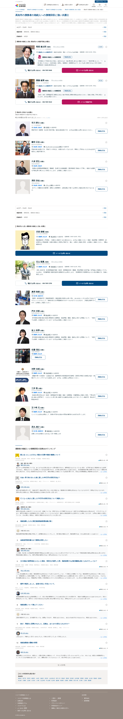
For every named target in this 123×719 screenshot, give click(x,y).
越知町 (57, 680)
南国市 (33, 678)
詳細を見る (101, 131)
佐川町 (53, 680)
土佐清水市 (52, 678)
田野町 (82, 678)
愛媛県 (40, 236)
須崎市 (42, 678)
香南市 (63, 678)
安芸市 (28, 678)
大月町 (81, 680)
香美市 (67, 678)
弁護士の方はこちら (101, 1)
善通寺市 (40, 431)
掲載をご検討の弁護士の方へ (60, 708)
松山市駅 (48, 392)
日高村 (66, 680)
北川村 (91, 678)
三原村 (85, 680)
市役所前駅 (48, 373)
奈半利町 (77, 678)
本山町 (20, 680)
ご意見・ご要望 (56, 698)
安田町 (86, 678)
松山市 (45, 236)
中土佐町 (48, 680)
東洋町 (72, 678)
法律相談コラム (22, 703)
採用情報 (86, 701)
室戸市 (24, 678)
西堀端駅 (53, 266)
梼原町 (62, 680)
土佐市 (37, 678)
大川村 (33, 680)
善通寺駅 (49, 431)
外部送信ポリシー (56, 705)
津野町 (71, 680)
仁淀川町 (42, 680)
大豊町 (24, 680)
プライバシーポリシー (58, 703)
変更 (105, 27)
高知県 (35, 127)
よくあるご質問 (22, 708)
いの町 (37, 680)
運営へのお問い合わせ (24, 710)
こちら (48, 117)
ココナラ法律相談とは (24, 698)
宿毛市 (46, 678)
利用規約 (54, 701)
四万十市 (58, 678)
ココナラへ (20, 1)
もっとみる (61, 665)
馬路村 (95, 678)
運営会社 (86, 698)
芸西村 (99, 678)
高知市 (40, 52)
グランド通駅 (49, 185)
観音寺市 (40, 296)
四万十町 (76, 680)
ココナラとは (21, 705)
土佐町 (28, 680)
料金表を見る (68, 57)
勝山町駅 (53, 236)
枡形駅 (47, 127)
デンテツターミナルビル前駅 (53, 146)
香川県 (35, 296)
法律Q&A (20, 701)
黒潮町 (89, 680)
